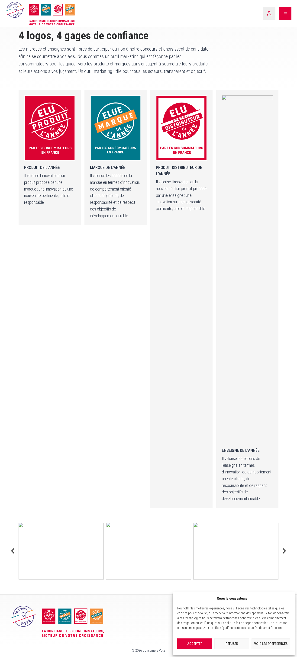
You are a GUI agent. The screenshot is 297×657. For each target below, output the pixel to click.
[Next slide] (284, 551)
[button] (61, 551)
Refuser (232, 644)
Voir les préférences (270, 644)
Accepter (194, 644)
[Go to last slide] (13, 551)
